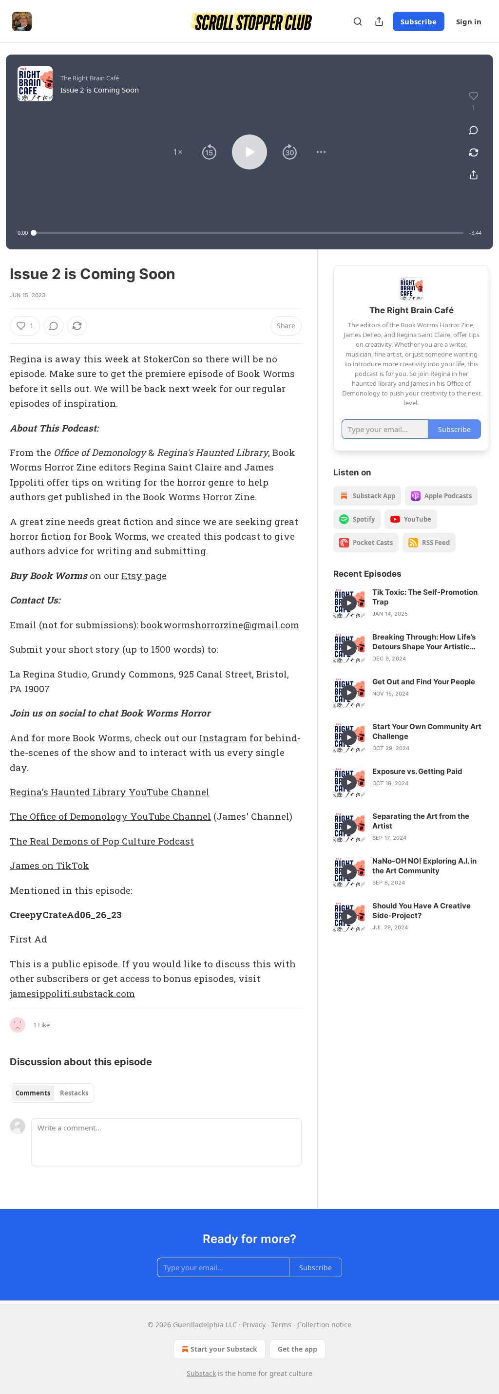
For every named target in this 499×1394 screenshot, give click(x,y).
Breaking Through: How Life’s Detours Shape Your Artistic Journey (424, 642)
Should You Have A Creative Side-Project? (421, 910)
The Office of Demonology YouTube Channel (110, 816)
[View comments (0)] (473, 130)
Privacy (254, 1324)
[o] (349, 603)
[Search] (357, 21)
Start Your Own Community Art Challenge (426, 731)
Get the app (297, 1349)
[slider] (248, 233)
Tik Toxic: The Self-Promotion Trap (425, 596)
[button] (177, 152)
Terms (281, 1324)
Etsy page (144, 575)
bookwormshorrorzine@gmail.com (220, 625)
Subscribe (419, 21)
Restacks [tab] (74, 1093)
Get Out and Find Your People (423, 681)
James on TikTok (49, 865)
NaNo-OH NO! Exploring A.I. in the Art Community (424, 865)
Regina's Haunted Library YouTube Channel (110, 792)
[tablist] (52, 1093)
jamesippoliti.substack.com (72, 993)
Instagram (223, 738)
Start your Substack (224, 1349)
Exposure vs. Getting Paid (417, 771)
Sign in (468, 21)
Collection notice (324, 1324)
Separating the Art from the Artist (420, 820)
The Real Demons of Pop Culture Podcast (102, 841)
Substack (201, 1373)
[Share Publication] (379, 21)
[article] (411, 603)
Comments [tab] (33, 1093)
